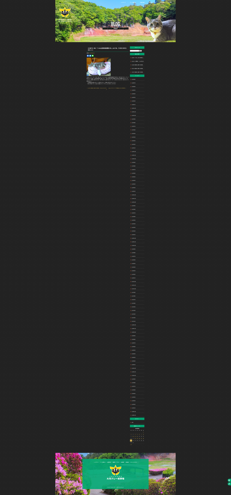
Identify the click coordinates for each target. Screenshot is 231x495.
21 (141, 438)
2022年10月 (134, 245)
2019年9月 (133, 379)
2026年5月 (133, 90)
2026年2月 (133, 101)
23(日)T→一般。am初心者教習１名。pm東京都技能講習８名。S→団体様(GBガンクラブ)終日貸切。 (138, 57)
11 (135, 436)
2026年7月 (133, 82)
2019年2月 (133, 404)
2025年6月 (133, 129)
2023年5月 (133, 220)
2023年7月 (133, 212)
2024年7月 (133, 169)
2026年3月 (133, 97)
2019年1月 (133, 408)
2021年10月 (134, 288)
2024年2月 (133, 187)
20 (139, 438)
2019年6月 (133, 389)
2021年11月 (134, 285)
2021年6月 (133, 303)
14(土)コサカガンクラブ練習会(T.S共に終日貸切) (117, 88)
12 (137, 436)
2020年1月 (133, 364)
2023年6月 (133, 216)
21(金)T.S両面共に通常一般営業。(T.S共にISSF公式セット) (138, 64)
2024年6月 (133, 173)
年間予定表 (142, 2)
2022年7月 (133, 256)
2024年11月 (134, 155)
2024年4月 (133, 180)
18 (135, 438)
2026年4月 (133, 93)
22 (143, 438)
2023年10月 (134, 202)
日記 (132, 422)
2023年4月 (133, 223)
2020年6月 (133, 346)
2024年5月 (133, 176)
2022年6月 (133, 259)
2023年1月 (133, 234)
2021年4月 (133, 310)
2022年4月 (133, 267)
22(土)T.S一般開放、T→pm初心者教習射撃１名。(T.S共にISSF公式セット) (138, 61)
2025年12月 (134, 108)
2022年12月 (134, 238)
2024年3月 (133, 184)
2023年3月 (133, 227)
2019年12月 (134, 368)
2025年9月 (133, 119)
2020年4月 (133, 353)
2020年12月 (134, 324)
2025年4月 (133, 137)
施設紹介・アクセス (152, 2)
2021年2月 (133, 317)
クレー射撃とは (133, 2)
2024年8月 (133, 166)
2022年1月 (133, 277)
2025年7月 (133, 126)
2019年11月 (134, 371)
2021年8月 (133, 296)
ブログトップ (137, 47)
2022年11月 (134, 241)
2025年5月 (133, 133)
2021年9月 (133, 292)
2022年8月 (133, 252)
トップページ (123, 2)
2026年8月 (133, 79)
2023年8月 (133, 209)
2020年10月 (134, 332)
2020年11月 (134, 328)
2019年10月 (134, 375)
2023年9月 (133, 205)
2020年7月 (133, 343)
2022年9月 (133, 249)
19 (137, 438)
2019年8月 (133, 382)
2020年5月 (133, 350)
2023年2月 (133, 231)
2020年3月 (133, 357)
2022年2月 (133, 274)
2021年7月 (133, 299)
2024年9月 (133, 162)
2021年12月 (134, 281)
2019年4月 (133, 397)
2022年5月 (133, 263)
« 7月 (131, 444)
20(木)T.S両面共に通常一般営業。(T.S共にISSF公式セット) (138, 68)
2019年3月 (133, 400)
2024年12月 (134, 151)
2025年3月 (133, 140)
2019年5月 (133, 393)
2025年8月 (133, 122)
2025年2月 (133, 144)
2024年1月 (133, 191)
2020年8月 (133, 339)
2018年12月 (134, 411)
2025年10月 (134, 115)
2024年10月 (134, 158)
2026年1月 (133, 104)
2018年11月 (134, 415)
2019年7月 (133, 386)
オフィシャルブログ (133, 462)
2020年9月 (133, 335)
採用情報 (170, 2)
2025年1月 (133, 147)
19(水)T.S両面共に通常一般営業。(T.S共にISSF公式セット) (138, 72)
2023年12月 (134, 194)
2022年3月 (133, 270)
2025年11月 (134, 111)
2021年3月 (133, 314)
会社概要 (162, 2)
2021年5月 (133, 306)
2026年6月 (133, 86)
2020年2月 (133, 361)
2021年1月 (133, 321)
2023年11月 (134, 198)
